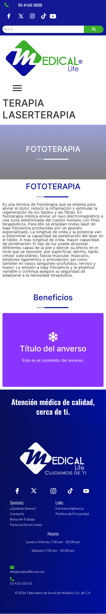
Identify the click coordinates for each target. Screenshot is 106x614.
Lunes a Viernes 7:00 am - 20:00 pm (53, 542)
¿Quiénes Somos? (23, 508)
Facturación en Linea (26, 524)
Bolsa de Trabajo (22, 519)
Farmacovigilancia (69, 508)
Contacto (17, 514)
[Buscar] (94, 29)
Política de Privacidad (72, 514)
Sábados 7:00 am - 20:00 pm (53, 550)
